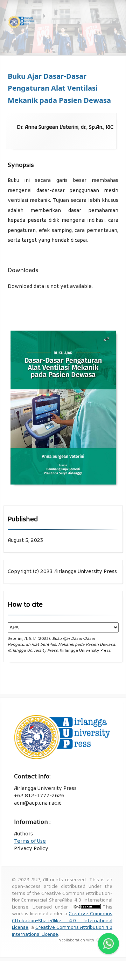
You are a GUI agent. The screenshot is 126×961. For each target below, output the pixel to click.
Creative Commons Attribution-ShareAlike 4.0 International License (62, 921)
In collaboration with (76, 940)
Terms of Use (30, 841)
